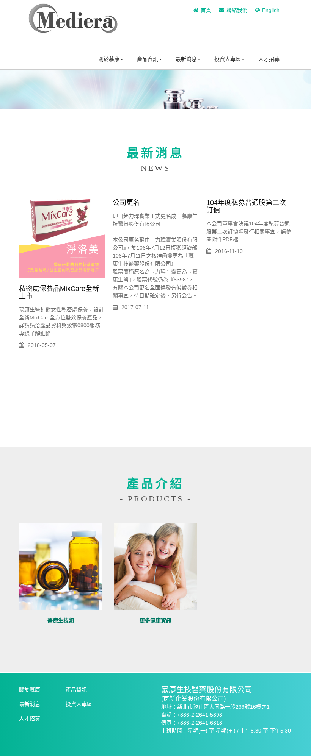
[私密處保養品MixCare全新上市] (62, 234)
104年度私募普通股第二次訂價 (246, 206)
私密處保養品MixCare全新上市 (59, 292)
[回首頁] (73, 28)
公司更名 (126, 202)
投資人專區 (227, 59)
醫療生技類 (60, 620)
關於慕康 (108, 59)
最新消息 (186, 59)
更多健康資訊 (155, 620)
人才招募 (269, 59)
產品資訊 (147, 59)
